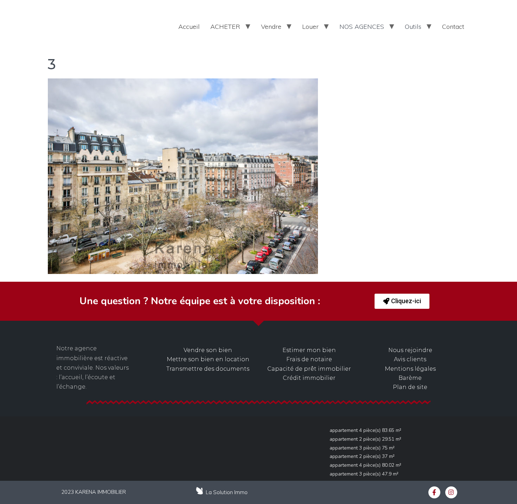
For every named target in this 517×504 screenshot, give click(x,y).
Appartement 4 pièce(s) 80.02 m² (365, 465)
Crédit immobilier (309, 378)
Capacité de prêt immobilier (309, 368)
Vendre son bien (208, 350)
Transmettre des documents (207, 368)
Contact (453, 27)
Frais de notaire (309, 359)
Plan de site (410, 387)
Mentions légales (410, 368)
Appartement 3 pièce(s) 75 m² (362, 448)
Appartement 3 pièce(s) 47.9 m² (364, 474)
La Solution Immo (227, 492)
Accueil (189, 27)
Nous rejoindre (410, 350)
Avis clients (410, 359)
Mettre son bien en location (208, 359)
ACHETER (225, 27)
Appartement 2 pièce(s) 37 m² (362, 456)
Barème (410, 378)
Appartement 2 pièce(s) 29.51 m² (365, 439)
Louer (310, 27)
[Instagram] (451, 492)
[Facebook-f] (434, 492)
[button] (402, 301)
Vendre (271, 27)
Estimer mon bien (309, 350)
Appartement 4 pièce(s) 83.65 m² (365, 430)
